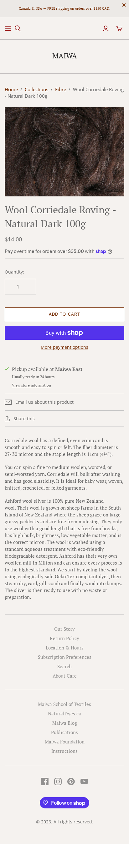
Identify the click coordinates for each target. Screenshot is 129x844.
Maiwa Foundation (65, 741)
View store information (31, 385)
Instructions (64, 751)
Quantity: (14, 272)
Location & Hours (65, 647)
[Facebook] (45, 781)
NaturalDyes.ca (64, 713)
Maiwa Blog (64, 723)
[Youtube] (84, 781)
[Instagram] (58, 781)
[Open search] (18, 28)
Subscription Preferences (64, 657)
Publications (64, 732)
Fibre (60, 89)
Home (11, 89)
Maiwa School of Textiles (64, 704)
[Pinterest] (71, 781)
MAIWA (64, 56)
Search (64, 666)
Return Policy (64, 638)
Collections (36, 89)
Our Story (64, 629)
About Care (65, 676)
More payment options (64, 347)
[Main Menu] (8, 28)
